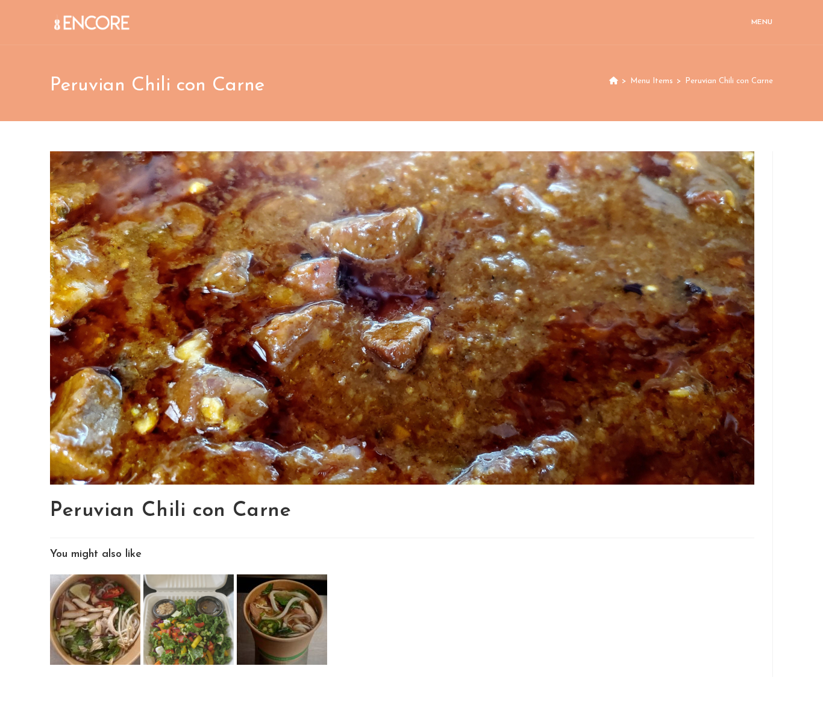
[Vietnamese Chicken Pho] (96, 619)
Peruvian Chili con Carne (729, 81)
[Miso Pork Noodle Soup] (282, 619)
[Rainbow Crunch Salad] (190, 619)
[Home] (613, 81)
